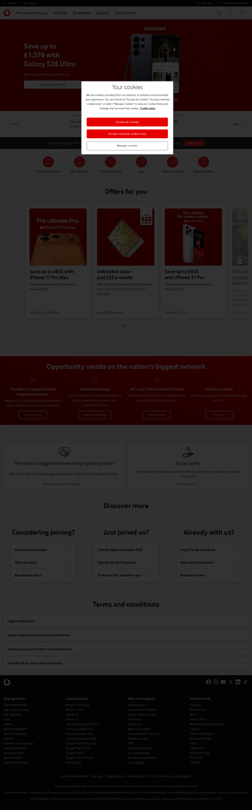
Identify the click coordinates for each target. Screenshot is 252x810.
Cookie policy (147, 108)
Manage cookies (127, 145)
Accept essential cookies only (127, 134)
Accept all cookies (127, 122)
